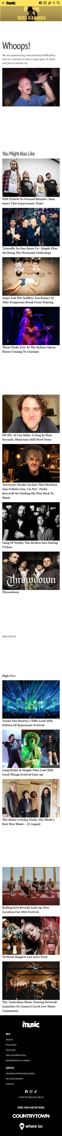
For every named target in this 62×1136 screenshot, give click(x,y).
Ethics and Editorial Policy (16, 1055)
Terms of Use (11, 1050)
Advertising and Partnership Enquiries (20, 1073)
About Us (9, 1039)
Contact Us (10, 1084)
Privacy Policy (11, 1044)
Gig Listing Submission (14, 1078)
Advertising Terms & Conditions (18, 1060)
